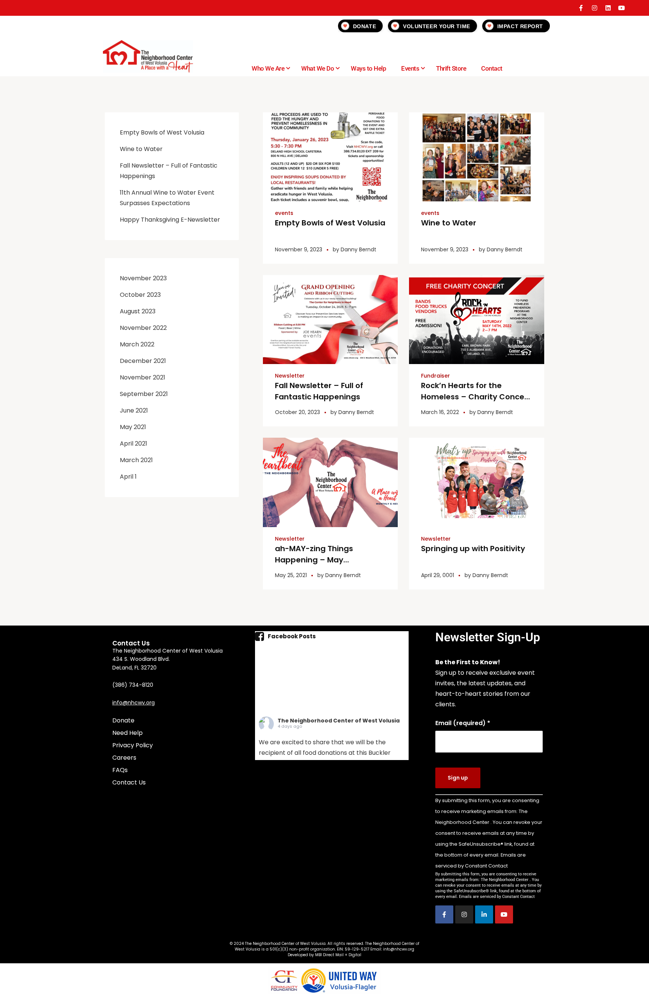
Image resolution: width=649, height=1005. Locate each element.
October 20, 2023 (297, 412)
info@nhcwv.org (133, 702)
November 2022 (143, 327)
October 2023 (140, 294)
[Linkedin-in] (484, 914)
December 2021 (143, 361)
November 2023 (143, 278)
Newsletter (290, 375)
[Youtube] (622, 8)
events (284, 213)
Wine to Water (448, 223)
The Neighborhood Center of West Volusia (339, 720)
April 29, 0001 (437, 575)
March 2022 (137, 344)
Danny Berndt (358, 249)
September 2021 (144, 394)
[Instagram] (595, 8)
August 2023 (137, 311)
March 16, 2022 (440, 412)
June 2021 (134, 410)
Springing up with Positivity (473, 548)
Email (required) (462, 723)
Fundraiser (435, 375)
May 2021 (133, 427)
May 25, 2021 (291, 575)
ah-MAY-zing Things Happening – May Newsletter (314, 559)
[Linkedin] (608, 8)
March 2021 (136, 460)
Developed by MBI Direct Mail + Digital (324, 955)
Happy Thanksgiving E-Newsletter (170, 219)
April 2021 (133, 443)
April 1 (128, 476)
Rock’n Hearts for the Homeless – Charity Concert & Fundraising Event (476, 396)
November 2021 (142, 377)
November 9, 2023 (298, 249)
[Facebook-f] (581, 8)
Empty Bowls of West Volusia (330, 223)
